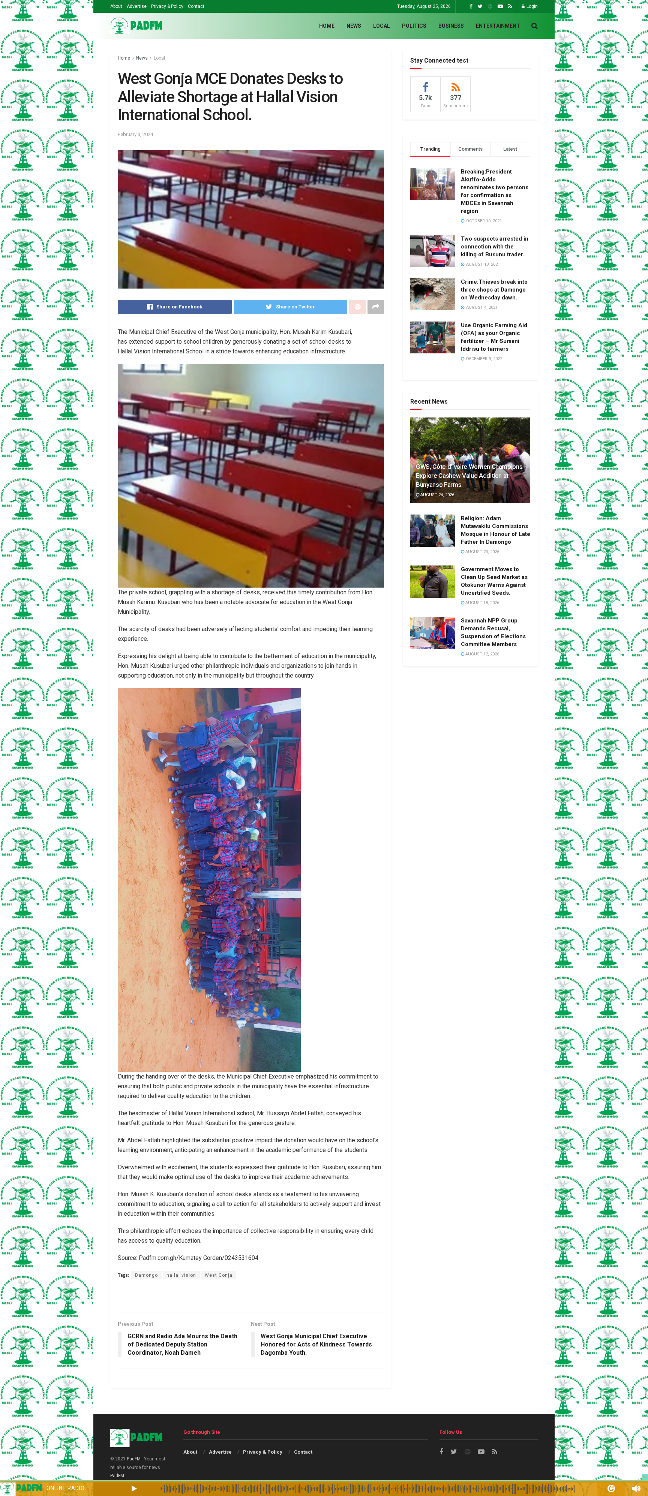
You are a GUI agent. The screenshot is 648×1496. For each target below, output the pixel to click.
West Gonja (218, 1275)
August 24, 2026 (436, 494)
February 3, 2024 (135, 134)
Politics (414, 26)
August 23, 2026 (481, 551)
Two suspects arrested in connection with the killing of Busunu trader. (494, 246)
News (353, 26)
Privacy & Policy (167, 6)
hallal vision (181, 1275)
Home (326, 26)
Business (451, 26)
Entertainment (498, 26)
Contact (196, 6)
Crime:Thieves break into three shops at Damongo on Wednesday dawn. (494, 289)
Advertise (137, 6)
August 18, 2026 (481, 602)
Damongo (146, 1275)
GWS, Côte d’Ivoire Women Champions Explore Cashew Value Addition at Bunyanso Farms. (469, 475)
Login (531, 6)
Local (381, 26)
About (116, 6)
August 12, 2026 (481, 654)
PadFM (134, 1459)
